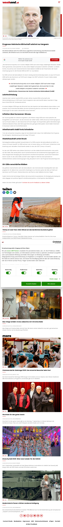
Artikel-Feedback (31, 524)
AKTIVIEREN (55, 59)
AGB (32, 521)
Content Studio (8, 521)
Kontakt (57, 521)
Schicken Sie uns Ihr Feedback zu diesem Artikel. (36, 182)
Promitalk (6, 318)
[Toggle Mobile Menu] (59, 2)
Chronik (6, 226)
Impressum (26, 521)
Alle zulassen (51, 284)
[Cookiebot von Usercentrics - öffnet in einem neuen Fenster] (54, 242)
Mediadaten (17, 521)
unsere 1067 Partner (13, 250)
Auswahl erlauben (31, 284)
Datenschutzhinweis (41, 521)
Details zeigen (54, 279)
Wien (6, 36)
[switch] (23, 273)
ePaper (51, 521)
